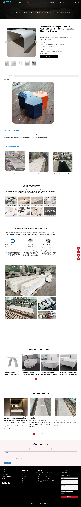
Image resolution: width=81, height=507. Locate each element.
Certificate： (43, 46)
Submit (7, 462)
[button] (6, 42)
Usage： (42, 53)
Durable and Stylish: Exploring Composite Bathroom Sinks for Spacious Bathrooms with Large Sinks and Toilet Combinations (15, 418)
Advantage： (43, 44)
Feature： (42, 37)
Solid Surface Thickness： (46, 42)
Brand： (42, 34)
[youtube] (6, 483)
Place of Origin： (44, 39)
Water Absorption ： (45, 49)
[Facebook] (3, 483)
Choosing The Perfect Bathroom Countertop (38, 417)
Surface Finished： (44, 41)
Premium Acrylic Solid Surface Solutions (64, 417)
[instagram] (9, 483)
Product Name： (44, 35)
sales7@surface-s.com (8, 480)
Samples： (42, 48)
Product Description (9, 75)
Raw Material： (43, 51)
